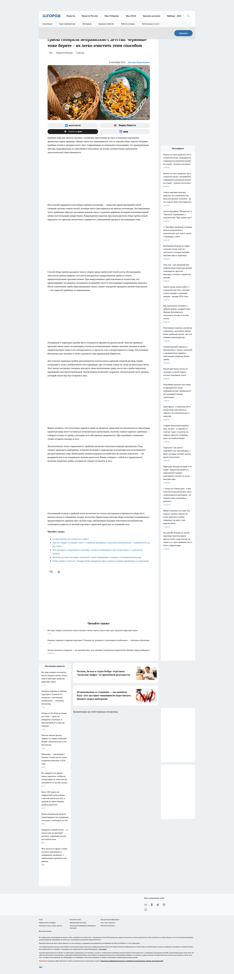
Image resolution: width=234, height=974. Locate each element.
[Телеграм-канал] (158, 904)
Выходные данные (45, 931)
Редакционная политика (78, 923)
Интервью (87, 24)
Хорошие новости (106, 24)
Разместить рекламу (108, 926)
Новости (71, 16)
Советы (80, 52)
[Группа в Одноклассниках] (152, 904)
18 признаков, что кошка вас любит (70, 539)
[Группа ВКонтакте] (73, 125)
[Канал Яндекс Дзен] (73, 131)
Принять (183, 33)
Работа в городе (128, 24)
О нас (41, 919)
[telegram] (59, 572)
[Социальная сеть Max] (124, 131)
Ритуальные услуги (150, 24)
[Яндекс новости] (124, 125)
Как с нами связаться (108, 923)
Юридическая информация (110, 919)
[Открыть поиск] (188, 15)
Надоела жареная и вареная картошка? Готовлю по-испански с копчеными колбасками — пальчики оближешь (98, 641)
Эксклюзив (47, 24)
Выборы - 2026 (174, 16)
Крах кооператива (67, 24)
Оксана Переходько (139, 62)
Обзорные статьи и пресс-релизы (50, 926)
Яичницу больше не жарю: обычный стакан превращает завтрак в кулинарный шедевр (96, 557)
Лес (51, 52)
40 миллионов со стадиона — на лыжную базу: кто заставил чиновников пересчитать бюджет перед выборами (99, 651)
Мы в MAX (131, 16)
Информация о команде (47, 923)
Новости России (90, 16)
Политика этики (75, 919)
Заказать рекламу (151, 16)
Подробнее (103, 949)
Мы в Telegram (112, 16)
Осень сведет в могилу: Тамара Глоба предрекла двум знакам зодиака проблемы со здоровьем (100, 560)
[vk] (51, 572)
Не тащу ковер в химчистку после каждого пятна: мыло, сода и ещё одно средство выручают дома (93, 631)
